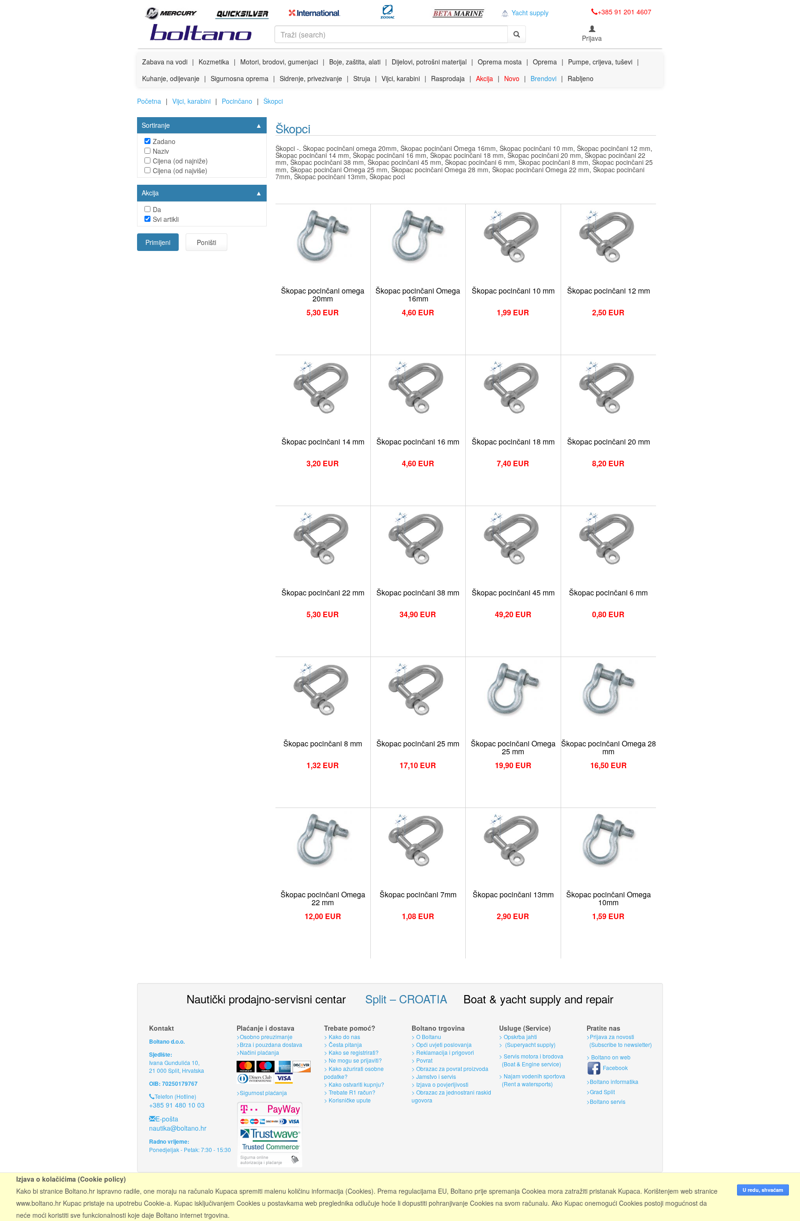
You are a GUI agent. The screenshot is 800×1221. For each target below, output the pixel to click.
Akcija (484, 78)
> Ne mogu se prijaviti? (353, 1060)
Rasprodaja (448, 78)
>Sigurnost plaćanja (262, 1092)
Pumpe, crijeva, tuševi (600, 61)
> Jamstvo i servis (434, 1076)
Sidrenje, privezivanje (311, 78)
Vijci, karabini (400, 78)
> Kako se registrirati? (351, 1052)
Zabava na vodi (165, 61)
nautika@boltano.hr (177, 1128)
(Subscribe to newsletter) (619, 1044)
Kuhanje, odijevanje (171, 78)
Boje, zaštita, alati (355, 61)
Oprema (545, 61)
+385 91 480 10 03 (177, 1104)
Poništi (206, 242)
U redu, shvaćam (763, 1189)
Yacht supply (529, 12)
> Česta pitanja (343, 1044)
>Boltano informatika (612, 1081)
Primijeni (157, 242)
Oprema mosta (500, 61)
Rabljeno (581, 78)
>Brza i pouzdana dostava (269, 1044)
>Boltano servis (606, 1101)
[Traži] (516, 34)
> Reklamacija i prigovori (443, 1052)
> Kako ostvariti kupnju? (354, 1084)
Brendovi (543, 78)
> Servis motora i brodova (531, 1056)
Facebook (614, 1067)
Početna (149, 101)
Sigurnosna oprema (240, 78)
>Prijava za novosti (610, 1036)
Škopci (273, 101)
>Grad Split (601, 1092)
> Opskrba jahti (518, 1036)
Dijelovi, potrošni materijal (429, 61)
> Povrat (422, 1060)
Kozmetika (214, 61)
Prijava (592, 38)
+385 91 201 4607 (624, 11)
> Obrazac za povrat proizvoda (450, 1068)
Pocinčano (237, 101)
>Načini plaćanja (258, 1052)
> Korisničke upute (347, 1100)
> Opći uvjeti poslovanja (442, 1044)
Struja (361, 78)
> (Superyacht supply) (527, 1044)
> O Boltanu (426, 1036)
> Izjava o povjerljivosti (440, 1084)
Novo (511, 78)
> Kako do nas (342, 1036)
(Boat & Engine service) (531, 1064)
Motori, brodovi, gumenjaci (279, 61)
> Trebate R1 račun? (349, 1092)
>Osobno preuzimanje (265, 1036)
